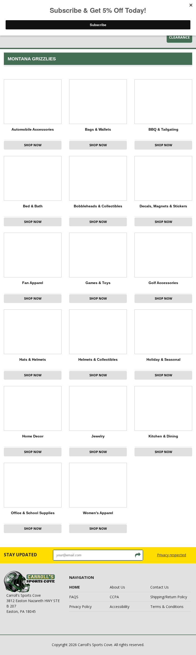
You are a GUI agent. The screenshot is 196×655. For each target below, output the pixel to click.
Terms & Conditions (166, 606)
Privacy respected (171, 554)
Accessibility (119, 606)
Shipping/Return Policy (168, 596)
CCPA (114, 596)
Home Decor (32, 436)
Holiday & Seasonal (163, 359)
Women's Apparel (98, 513)
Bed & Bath (33, 206)
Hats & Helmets (32, 359)
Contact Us (159, 587)
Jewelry (98, 436)
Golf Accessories (163, 283)
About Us (117, 587)
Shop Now (33, 145)
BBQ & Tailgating (163, 129)
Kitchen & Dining (163, 436)
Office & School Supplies (33, 513)
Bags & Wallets (98, 129)
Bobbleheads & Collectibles (98, 206)
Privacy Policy (80, 606)
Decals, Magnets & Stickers (163, 206)
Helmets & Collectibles (98, 359)
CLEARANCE (179, 37)
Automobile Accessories (32, 129)
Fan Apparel (32, 283)
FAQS (73, 596)
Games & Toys (98, 283)
